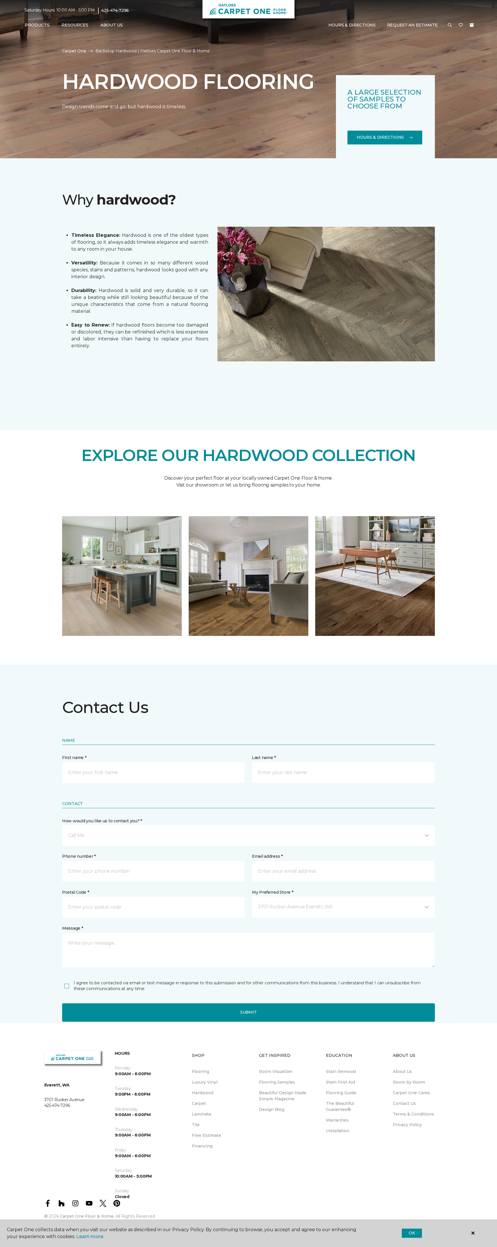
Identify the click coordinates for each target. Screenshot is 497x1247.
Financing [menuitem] (202, 1146)
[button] (449, 25)
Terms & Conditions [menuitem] (413, 1114)
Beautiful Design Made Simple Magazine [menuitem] (282, 1095)
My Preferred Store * (272, 892)
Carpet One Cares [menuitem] (411, 1092)
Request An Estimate (412, 25)
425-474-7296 (115, 10)
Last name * (264, 758)
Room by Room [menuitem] (409, 1082)
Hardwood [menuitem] (202, 1092)
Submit (248, 1012)
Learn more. (90, 1236)
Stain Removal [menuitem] (341, 1071)
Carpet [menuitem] (199, 1103)
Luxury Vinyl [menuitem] (204, 1082)
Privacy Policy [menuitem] (407, 1124)
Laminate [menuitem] (201, 1114)
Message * (72, 928)
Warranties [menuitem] (337, 1120)
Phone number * (79, 856)
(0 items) (472, 25)
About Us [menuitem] (402, 1071)
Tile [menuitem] (196, 1124)
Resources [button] (75, 25)
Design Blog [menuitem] (271, 1109)
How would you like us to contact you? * (102, 821)
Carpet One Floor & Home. (87, 1216)
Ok (412, 1232)
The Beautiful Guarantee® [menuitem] (340, 1106)
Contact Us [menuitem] (404, 1103)
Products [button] (37, 25)
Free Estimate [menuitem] (206, 1135)
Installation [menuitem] (337, 1130)
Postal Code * (75, 892)
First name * (74, 758)
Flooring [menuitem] (200, 1071)
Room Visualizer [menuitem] (276, 1071)
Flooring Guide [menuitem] (341, 1092)
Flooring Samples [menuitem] (277, 1082)
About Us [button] (111, 25)
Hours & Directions (352, 25)
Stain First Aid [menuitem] (340, 1082)
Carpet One (74, 51)
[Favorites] (460, 25)
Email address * (267, 856)
